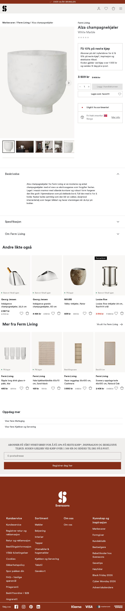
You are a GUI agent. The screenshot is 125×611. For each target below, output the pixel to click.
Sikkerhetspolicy (15, 565)
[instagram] (23, 607)
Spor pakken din (15, 571)
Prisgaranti (12, 587)
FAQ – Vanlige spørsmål (14, 579)
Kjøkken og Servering (47, 559)
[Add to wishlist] (21, 313)
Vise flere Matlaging (15, 421)
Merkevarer (8, 22)
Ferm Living (23, 22)
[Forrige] (5, 83)
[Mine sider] (98, 8)
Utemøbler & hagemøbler (42, 551)
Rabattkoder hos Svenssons (102, 555)
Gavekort (40, 571)
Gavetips (98, 563)
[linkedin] (38, 607)
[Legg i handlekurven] (27, 313)
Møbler (39, 524)
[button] (83, 37)
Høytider (98, 569)
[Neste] (69, 83)
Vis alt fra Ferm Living (107, 324)
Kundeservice (13, 524)
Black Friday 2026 (103, 575)
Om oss (68, 524)
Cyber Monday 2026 (104, 581)
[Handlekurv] (113, 8)
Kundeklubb (99, 541)
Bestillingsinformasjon (18, 546)
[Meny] (120, 8)
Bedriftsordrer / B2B (17, 593)
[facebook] (16, 607)
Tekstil (38, 565)
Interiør (39, 537)
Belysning (40, 530)
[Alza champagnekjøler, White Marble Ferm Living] (37, 82)
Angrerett (12, 599)
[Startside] (4, 8)
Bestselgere (99, 547)
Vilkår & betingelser (17, 552)
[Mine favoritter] (106, 8)
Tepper (39, 543)
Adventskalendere (103, 587)
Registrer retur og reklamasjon (16, 532)
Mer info (116, 117)
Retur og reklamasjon (18, 540)
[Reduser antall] (80, 87)
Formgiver (98, 535)
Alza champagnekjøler (42, 23)
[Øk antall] (89, 87)
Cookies (10, 559)
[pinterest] (31, 607)
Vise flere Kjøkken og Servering (20, 427)
